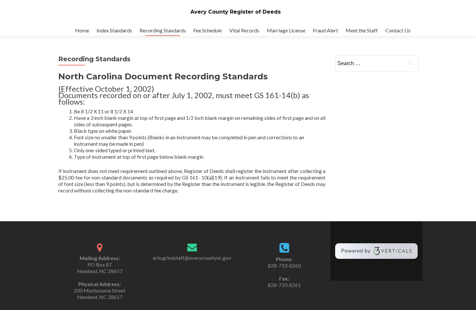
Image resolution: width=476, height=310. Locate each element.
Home (82, 30)
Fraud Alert (325, 30)
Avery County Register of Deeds (235, 12)
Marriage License (286, 30)
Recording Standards (163, 30)
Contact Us (398, 30)
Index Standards (114, 30)
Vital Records (244, 30)
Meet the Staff (362, 30)
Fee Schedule (207, 30)
